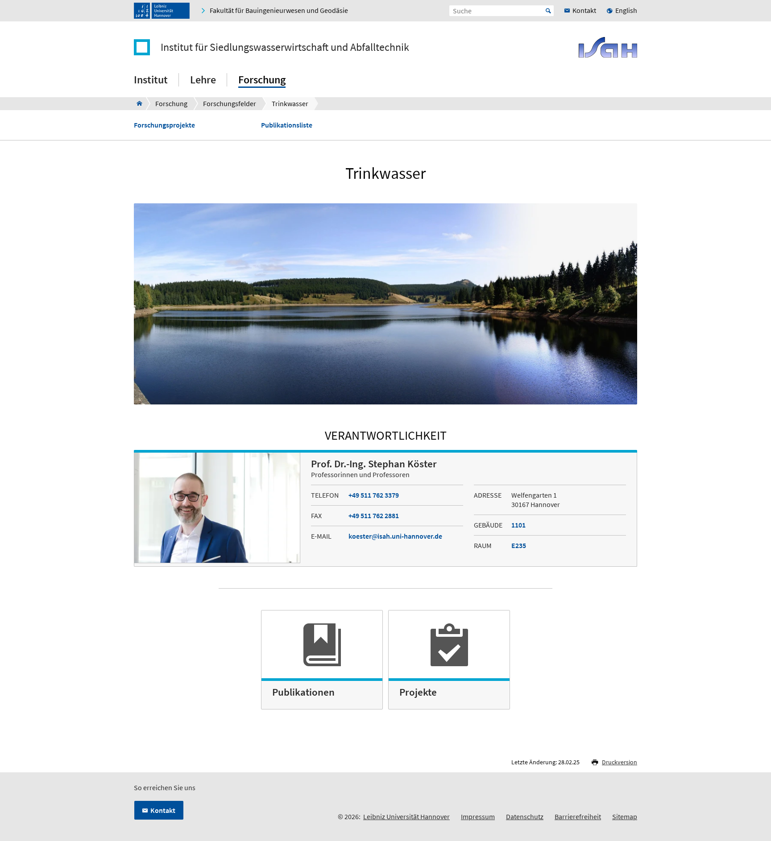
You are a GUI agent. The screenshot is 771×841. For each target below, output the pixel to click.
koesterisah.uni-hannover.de (395, 536)
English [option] (626, 10)
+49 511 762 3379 (373, 495)
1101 (518, 524)
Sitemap (624, 816)
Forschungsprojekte (164, 125)
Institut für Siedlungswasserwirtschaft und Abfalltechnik (285, 47)
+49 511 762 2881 (373, 515)
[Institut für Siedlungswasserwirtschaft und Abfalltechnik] (136, 103)
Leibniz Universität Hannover (406, 816)
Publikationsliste (286, 125)
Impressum (478, 816)
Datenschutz (524, 816)
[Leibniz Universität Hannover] (162, 11)
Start (548, 10)
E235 (518, 545)
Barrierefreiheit (578, 816)
